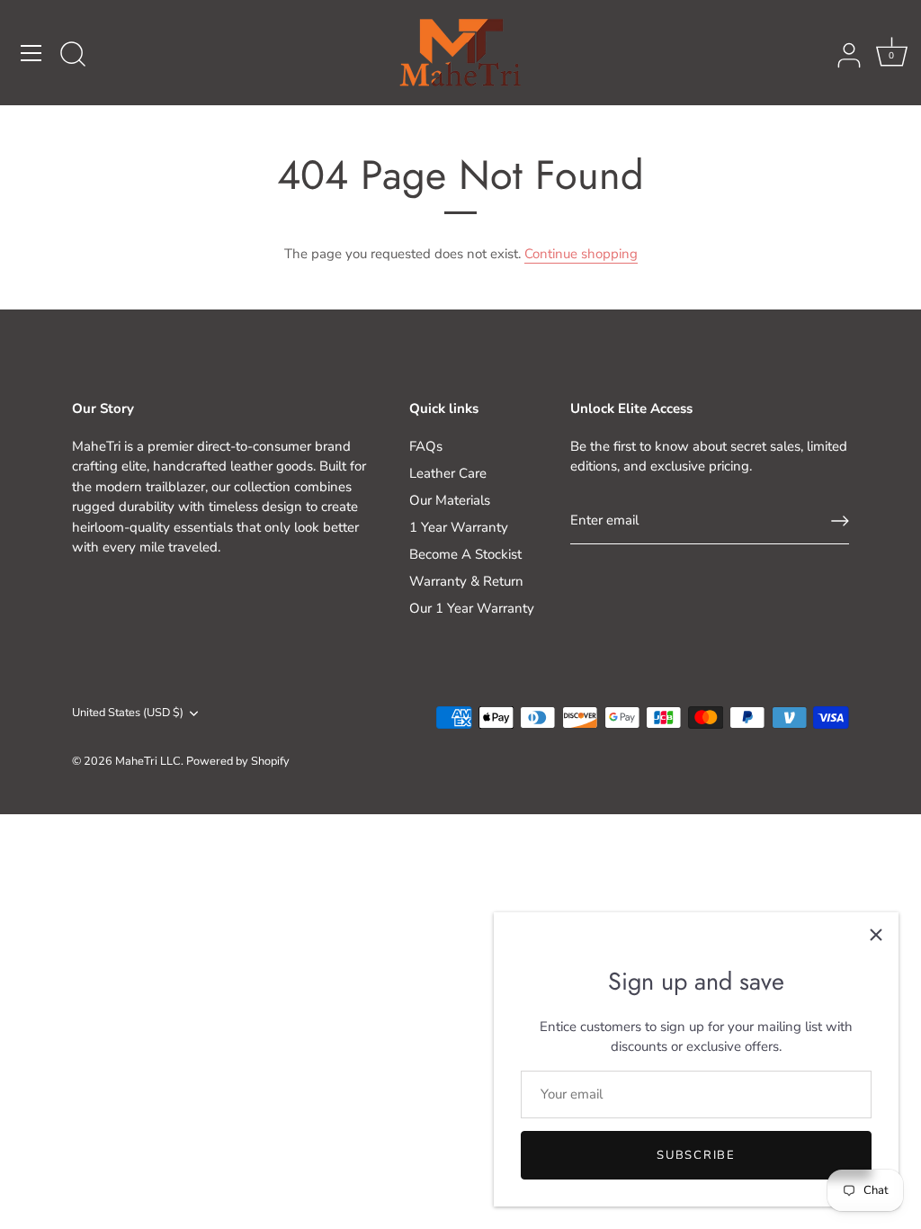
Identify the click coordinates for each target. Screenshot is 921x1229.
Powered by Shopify (238, 761)
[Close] (876, 935)
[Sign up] (840, 521)
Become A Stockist (465, 554)
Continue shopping (581, 254)
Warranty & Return (466, 581)
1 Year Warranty (458, 527)
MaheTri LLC (148, 761)
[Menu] (31, 53)
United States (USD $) (127, 713)
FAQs (426, 446)
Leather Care (448, 473)
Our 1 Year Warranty (471, 608)
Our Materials (449, 500)
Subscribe (696, 1155)
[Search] (73, 56)
